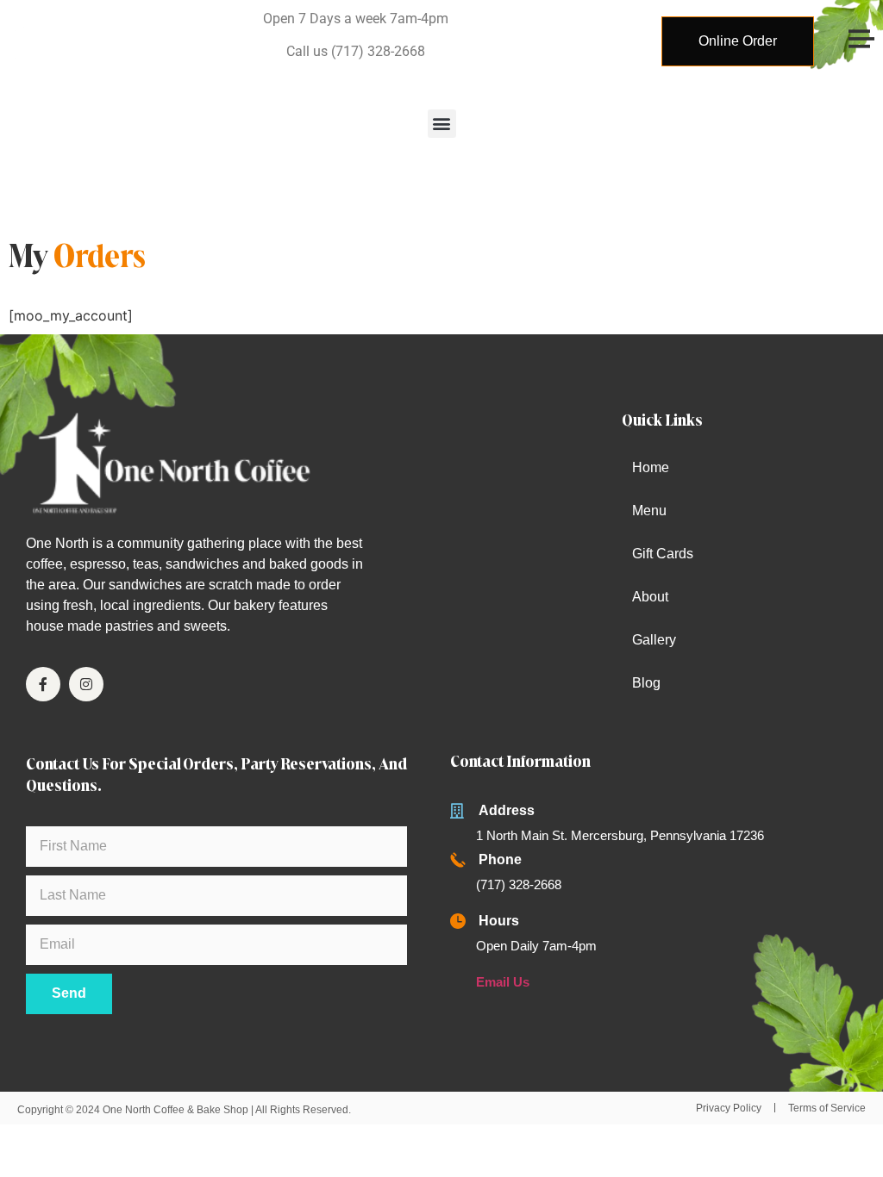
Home (650, 467)
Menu (649, 510)
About (650, 596)
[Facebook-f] (43, 684)
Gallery (654, 639)
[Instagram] (86, 684)
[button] (442, 123)
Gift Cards (662, 553)
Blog (646, 683)
